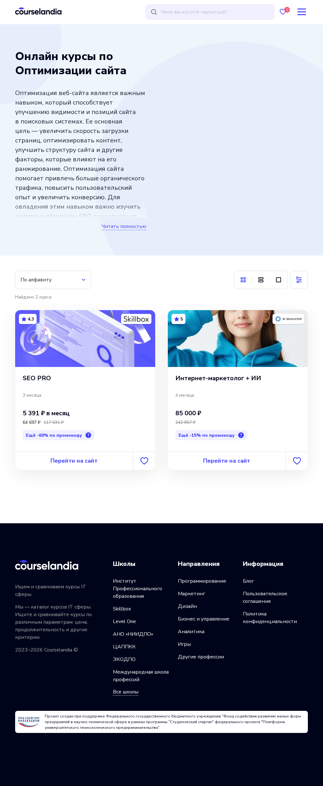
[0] (283, 12)
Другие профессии (201, 656)
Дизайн (187, 606)
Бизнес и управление (203, 618)
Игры (184, 644)
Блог (248, 581)
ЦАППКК (124, 646)
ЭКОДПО (124, 659)
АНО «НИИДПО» (133, 634)
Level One (124, 621)
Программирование (202, 581)
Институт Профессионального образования (137, 589)
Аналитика (191, 631)
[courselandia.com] (38, 11)
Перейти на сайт (73, 461)
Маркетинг (191, 593)
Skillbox (122, 608)
